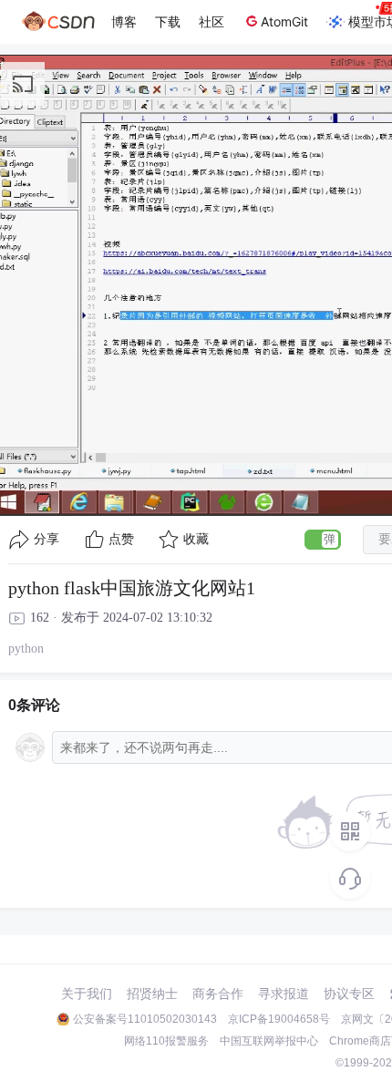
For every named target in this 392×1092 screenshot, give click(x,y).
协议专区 (349, 993)
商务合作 (217, 993)
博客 (124, 21)
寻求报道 (283, 993)
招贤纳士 (152, 993)
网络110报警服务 (166, 1041)
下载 (168, 21)
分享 (46, 539)
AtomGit (284, 21)
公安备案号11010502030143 (145, 1019)
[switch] (322, 539)
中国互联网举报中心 (269, 1041)
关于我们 (86, 993)
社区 (211, 21)
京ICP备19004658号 (279, 1019)
